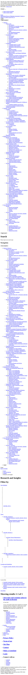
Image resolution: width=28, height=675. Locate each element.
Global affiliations (10, 59)
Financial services (12, 170)
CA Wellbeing (12, 185)
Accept (2, 9)
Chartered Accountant (13, 91)
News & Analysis (7, 205)
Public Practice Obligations (14, 202)
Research (8, 611)
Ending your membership (14, 141)
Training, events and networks (15, 159)
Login (2, 18)
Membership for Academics (15, 88)
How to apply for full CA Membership (17, 75)
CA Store (6, 17)
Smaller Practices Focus (14, 145)
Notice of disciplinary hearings (15, 50)
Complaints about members (14, 45)
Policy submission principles (15, 216)
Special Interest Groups (14, 179)
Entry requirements (10, 89)
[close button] (5, 9)
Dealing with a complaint (14, 189)
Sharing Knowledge (13, 230)
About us (5, 22)
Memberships (9, 74)
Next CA (11, 87)
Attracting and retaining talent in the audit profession (15, 598)
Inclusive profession (10, 65)
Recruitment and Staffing (14, 151)
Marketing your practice (14, 181)
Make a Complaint (9, 651)
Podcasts (10, 229)
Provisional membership (11, 96)
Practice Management (10, 619)
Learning (8, 109)
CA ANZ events (12, 125)
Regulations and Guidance (14, 201)
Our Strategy (11, 25)
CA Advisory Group (13, 184)
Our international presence (14, 32)
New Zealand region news (14, 228)
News (7, 224)
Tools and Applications (14, 157)
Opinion (10, 209)
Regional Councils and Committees (16, 38)
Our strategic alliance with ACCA (16, 64)
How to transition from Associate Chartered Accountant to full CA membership (18, 79)
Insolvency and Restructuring (15, 172)
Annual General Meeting (14, 39)
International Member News (15, 227)
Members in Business (10, 158)
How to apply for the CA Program (13, 92)
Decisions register (12, 49)
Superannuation (12, 165)
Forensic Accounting (13, 130)
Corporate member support (14, 160)
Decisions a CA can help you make (16, 26)
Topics (2, 514)
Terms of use (9, 6)
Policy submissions (13, 214)
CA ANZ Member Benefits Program (14, 203)
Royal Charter (12, 197)
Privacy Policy (8, 638)
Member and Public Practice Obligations (14, 194)
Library (2, 17)
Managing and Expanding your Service (17, 146)
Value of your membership (14, 140)
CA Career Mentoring (13, 186)
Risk (10, 127)
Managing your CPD (10, 135)
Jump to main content (7, 12)
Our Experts (11, 223)
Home (2, 15)
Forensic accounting (13, 174)
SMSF (10, 131)
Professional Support (13, 147)
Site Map (6, 644)
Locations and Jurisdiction (6, 564)
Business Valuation (13, 129)
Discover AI (11, 154)
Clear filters (3, 590)
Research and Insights (13, 207)
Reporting (11, 168)
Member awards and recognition (16, 142)
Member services (7, 136)
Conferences (11, 124)
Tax (9, 164)
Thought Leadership (10, 613)
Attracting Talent (12, 180)
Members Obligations (13, 196)
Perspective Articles (13, 208)
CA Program (11, 94)
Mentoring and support (11, 183)
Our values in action (10, 52)
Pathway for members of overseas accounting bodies (16, 77)
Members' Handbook (13, 195)
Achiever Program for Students (15, 98)
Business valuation (13, 173)
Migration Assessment (15, 16)
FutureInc (11, 211)
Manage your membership (11, 137)
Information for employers (14, 71)
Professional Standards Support (15, 191)
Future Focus (9, 623)
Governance (8, 34)
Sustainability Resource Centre (12, 152)
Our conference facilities (14, 27)
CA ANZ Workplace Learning (15, 114)
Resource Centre (9, 175)
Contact (6, 647)
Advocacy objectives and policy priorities (17, 213)
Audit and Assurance (10, 615)
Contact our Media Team (14, 222)
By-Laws (11, 198)
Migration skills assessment (12, 100)
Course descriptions (10, 93)
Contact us (22, 16)
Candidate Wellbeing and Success (16, 104)
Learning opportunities (13, 112)
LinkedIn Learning (13, 113)
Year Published (4, 485)
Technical (8, 163)
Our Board (11, 37)
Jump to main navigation (8, 11)
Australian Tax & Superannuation (13, 118)
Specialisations (9, 126)
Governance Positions (13, 40)
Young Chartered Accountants (15, 192)
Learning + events (7, 108)
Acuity (9, 17)
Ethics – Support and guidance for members (18, 190)
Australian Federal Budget (14, 217)
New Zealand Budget (13, 218)
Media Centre (9, 219)
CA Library (11, 176)
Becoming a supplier (13, 33)
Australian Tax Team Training (15, 119)
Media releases (12, 220)
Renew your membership (14, 138)
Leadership (8, 621)
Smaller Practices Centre (11, 143)
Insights (7, 206)
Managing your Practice (14, 148)
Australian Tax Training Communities (17, 120)
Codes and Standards (13, 200)
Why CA (8, 67)
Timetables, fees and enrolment (12, 99)
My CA (13, 17)
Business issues (12, 169)
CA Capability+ (12, 110)
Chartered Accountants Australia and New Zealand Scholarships (15, 106)
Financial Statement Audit (11, 616)
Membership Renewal (5, 16)
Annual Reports (12, 42)
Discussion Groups (13, 178)
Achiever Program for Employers (16, 97)
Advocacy (8, 212)
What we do (8, 23)
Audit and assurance (13, 167)
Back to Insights (4, 468)
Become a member (7, 66)
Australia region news (13, 225)
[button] (4, 20)
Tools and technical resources (15, 162)
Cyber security (12, 627)
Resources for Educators (14, 72)
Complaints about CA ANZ (15, 44)
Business (8, 618)
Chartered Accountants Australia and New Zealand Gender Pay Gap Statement (18, 56)
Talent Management (10, 620)
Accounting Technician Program (16, 81)
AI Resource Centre (10, 153)
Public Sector (11, 187)
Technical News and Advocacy (15, 149)
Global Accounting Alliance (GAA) (16, 60)
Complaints (8, 43)
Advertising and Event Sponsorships (14, 58)
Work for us (11, 28)
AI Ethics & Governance (14, 156)
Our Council (11, 36)
